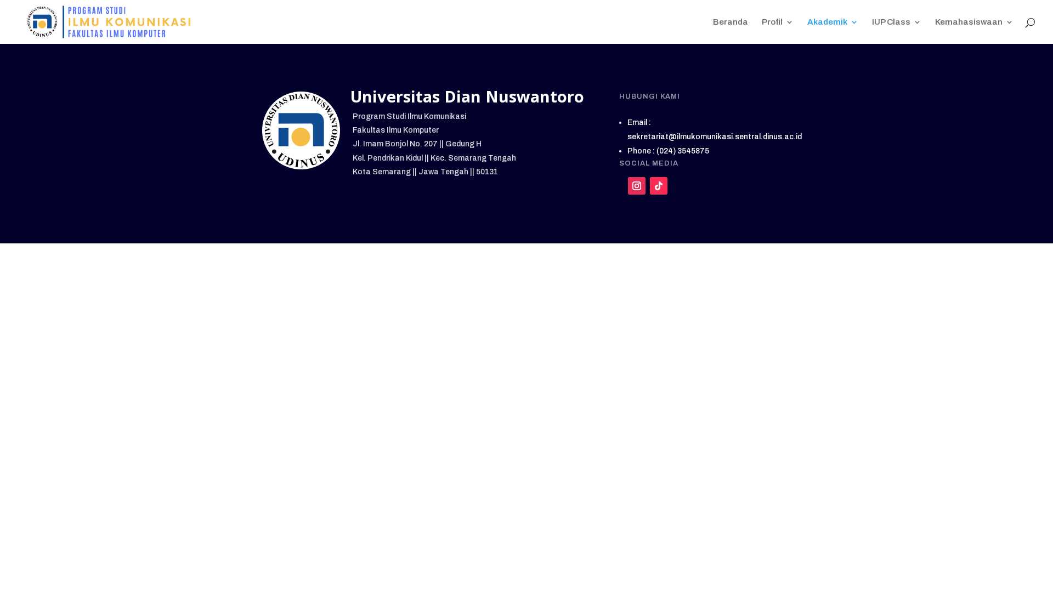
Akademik (827, 22)
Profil (772, 22)
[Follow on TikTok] (658, 186)
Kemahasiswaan (969, 22)
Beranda (730, 22)
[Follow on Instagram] (637, 186)
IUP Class (891, 22)
